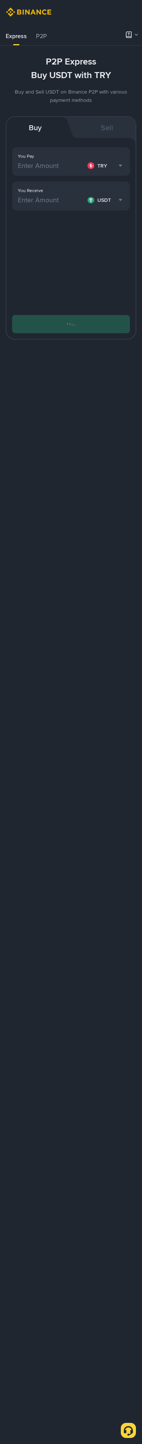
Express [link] (16, 36)
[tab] (16, 36)
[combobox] (105, 165)
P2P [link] (41, 36)
